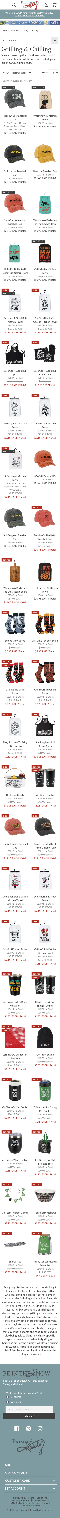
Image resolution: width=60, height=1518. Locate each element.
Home (4, 30)
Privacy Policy (19, 1497)
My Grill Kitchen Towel (15, 949)
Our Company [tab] (16, 1472)
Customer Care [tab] (17, 1480)
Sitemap (45, 1500)
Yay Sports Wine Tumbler (15, 1159)
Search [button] (14, 4)
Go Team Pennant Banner (15, 1212)
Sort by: (5, 72)
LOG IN (19, 13)
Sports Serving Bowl (45, 1212)
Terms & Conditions (37, 1497)
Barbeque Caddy (15, 794)
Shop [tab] (9, 1465)
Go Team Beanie (45, 1054)
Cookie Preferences (30, 1505)
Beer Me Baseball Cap (45, 171)
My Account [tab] (15, 1488)
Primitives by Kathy (24, 1510)
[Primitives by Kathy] (29, 1454)
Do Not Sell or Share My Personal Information (30, 1503)
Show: (45, 72)
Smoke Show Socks (15, 640)
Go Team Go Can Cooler (15, 1107)
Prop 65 (36, 1500)
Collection (14, 30)
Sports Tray (15, 1261)
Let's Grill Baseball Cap (45, 476)
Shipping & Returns (21, 1500)
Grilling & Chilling (29, 30)
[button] (6, 4)
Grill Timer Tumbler (45, 794)
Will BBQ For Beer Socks (45, 640)
